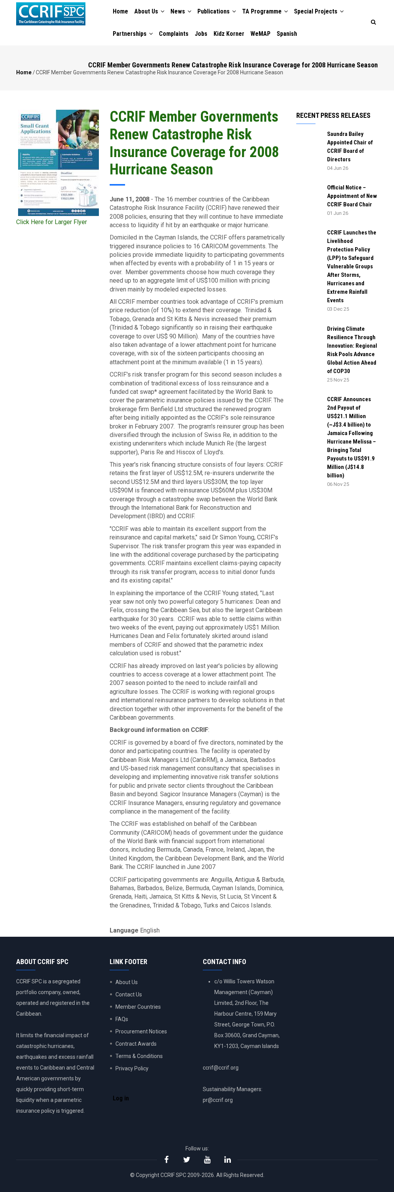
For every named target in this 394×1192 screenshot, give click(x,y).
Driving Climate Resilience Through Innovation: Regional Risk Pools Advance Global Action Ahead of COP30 (352, 350)
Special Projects (316, 11)
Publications (214, 11)
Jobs (201, 33)
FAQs (121, 1019)
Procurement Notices (141, 1031)
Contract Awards (136, 1044)
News (178, 11)
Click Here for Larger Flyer (51, 222)
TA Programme (262, 11)
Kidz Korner (229, 33)
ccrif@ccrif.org (221, 1068)
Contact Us (128, 994)
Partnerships (130, 33)
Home (120, 11)
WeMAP (260, 33)
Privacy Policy (132, 1068)
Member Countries (138, 1007)
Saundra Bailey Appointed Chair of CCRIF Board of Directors (350, 147)
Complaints (174, 33)
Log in (121, 1098)
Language (124, 930)
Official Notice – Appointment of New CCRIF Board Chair (352, 196)
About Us (147, 11)
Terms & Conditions (139, 1056)
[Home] (50, 13)
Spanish (287, 33)
